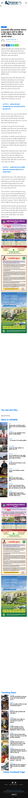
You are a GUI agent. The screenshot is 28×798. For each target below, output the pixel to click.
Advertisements (13, 784)
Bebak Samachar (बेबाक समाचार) (16, 790)
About (6, 784)
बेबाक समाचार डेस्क (11, 39)
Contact (21, 784)
